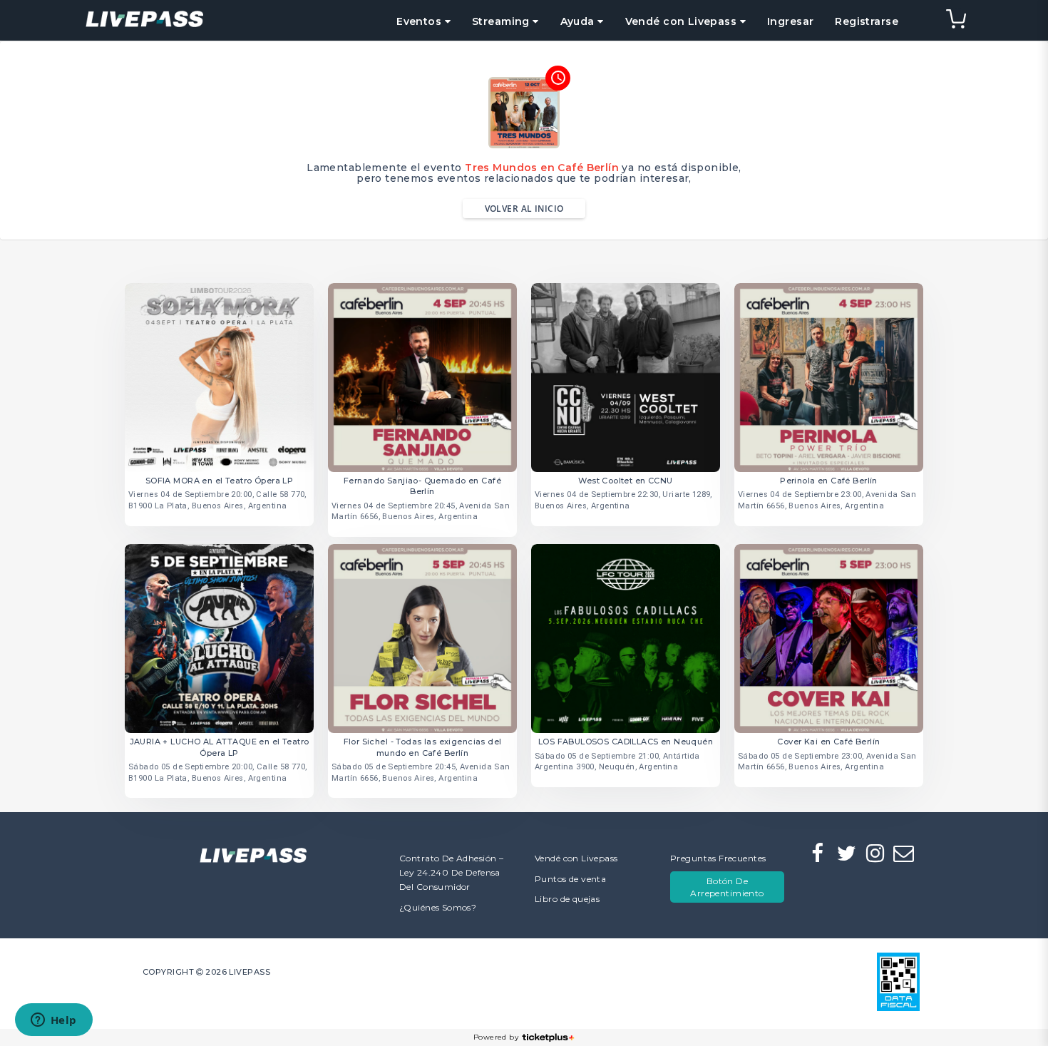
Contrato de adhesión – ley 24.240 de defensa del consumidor (451, 872)
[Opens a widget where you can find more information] (53, 1021)
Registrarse (866, 21)
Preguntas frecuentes (718, 858)
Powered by (495, 1037)
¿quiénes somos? (437, 907)
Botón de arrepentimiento (727, 887)
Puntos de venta (570, 878)
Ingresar (790, 21)
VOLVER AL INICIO (524, 208)
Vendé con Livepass (576, 858)
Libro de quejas (567, 898)
